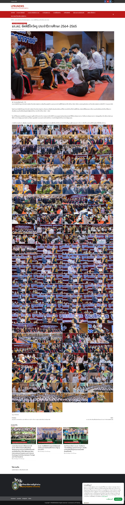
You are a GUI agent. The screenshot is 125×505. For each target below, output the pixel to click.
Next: (99, 418)
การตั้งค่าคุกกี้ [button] (109, 499)
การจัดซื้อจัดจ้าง (57, 12)
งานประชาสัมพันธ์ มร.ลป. (33, 12)
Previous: (31, 418)
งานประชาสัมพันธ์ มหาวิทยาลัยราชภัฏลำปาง (19, 23)
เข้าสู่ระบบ (17, 469)
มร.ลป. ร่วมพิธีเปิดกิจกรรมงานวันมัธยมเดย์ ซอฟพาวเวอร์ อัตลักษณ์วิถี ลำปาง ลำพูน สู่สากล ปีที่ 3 (49, 447)
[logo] (26, 485)
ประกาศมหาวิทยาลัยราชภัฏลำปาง (18, 16)
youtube (19, 498)
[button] (113, 14)
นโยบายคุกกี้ (105, 496)
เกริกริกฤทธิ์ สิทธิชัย (16, 29)
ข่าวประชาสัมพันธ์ (21, 12)
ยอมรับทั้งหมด (118, 499)
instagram (24, 498)
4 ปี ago (22, 29)
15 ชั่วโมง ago (22, 458)
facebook (13, 498)
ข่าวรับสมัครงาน (46, 12)
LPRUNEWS (17, 6)
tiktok (29, 498)
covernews (70, 502)
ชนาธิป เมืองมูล (15, 458)
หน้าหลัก (13, 12)
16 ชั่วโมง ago (48, 451)
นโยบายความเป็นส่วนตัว (78, 12)
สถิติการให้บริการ (91, 12)
